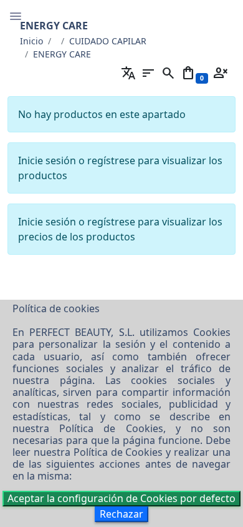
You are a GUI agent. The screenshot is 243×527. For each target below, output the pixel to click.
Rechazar (121, 514)
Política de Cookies (111, 428)
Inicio (31, 41)
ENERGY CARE (62, 54)
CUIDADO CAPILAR (107, 41)
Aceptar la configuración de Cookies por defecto (121, 498)
